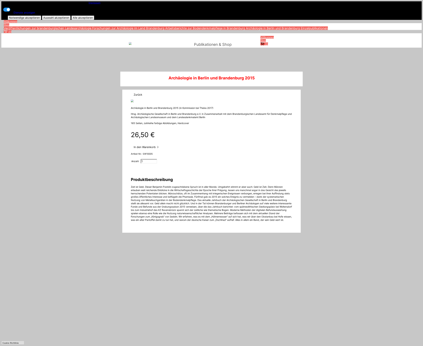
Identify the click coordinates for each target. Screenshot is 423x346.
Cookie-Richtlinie (10, 343)
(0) (9, 31)
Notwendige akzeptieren (24, 17)
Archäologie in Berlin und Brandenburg (273, 28)
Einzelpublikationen (314, 28)
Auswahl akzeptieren (56, 17)
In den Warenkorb (145, 147)
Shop (6, 24)
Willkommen (10, 21)
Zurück (138, 94)
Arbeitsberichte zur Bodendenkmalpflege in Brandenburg (205, 28)
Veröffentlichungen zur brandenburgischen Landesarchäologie (48, 28)
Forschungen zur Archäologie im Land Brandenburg (128, 28)
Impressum (94, 2)
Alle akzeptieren (83, 17)
